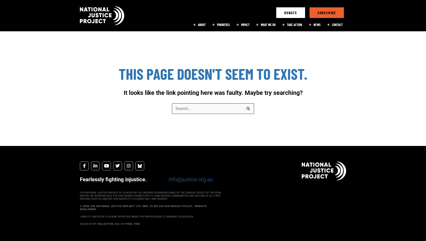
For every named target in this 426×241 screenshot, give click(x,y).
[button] (290, 12)
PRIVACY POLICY (181, 206)
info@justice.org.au (191, 179)
